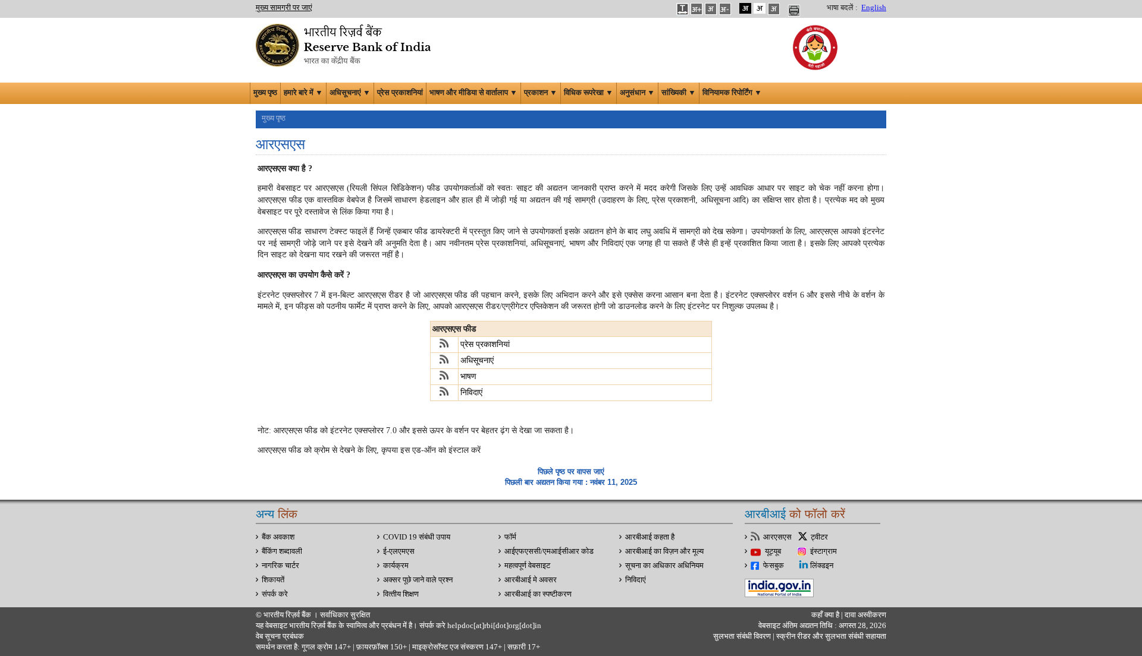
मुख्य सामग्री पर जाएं (284, 8)
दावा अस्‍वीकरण (865, 615)
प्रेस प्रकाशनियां (400, 93)
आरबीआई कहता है (649, 537)
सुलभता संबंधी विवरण (742, 636)
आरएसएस (777, 537)
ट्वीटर (819, 537)
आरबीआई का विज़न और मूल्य (664, 551)
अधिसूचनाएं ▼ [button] (350, 93)
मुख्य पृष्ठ (265, 93)
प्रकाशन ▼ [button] (540, 93)
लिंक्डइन (821, 566)
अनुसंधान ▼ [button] (637, 93)
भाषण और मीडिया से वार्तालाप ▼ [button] (473, 93)
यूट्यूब (773, 551)
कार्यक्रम (396, 566)
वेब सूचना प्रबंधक (280, 636)
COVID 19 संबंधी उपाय (416, 537)
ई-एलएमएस (399, 551)
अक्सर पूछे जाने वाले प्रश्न (418, 580)
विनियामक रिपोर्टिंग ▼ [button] (732, 93)
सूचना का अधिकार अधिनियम (664, 566)
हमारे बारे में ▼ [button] (303, 93)
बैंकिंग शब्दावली (282, 551)
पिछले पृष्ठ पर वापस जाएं (571, 471)
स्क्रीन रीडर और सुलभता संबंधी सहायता (830, 636)
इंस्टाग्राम (823, 551)
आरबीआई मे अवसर (530, 580)
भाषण (468, 376)
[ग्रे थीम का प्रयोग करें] (774, 8)
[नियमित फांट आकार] (711, 8)
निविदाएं (471, 392)
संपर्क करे (275, 594)
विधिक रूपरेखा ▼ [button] (588, 93)
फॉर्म (510, 537)
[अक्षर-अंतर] (682, 8)
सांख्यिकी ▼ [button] (678, 93)
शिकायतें (273, 580)
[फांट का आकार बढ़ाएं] (696, 8)
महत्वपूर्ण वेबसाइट (527, 566)
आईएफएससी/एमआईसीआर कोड (549, 551)
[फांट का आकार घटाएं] (725, 8)
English (873, 8)
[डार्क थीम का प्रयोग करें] (745, 8)
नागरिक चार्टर (280, 566)
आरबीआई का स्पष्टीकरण (538, 594)
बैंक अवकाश (278, 537)
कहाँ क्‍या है (826, 615)
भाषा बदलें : (842, 8)
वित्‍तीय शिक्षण (401, 594)
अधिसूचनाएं (477, 360)
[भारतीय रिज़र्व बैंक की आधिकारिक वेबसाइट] (345, 44)
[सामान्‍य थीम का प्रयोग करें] (759, 8)
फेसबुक (773, 566)
